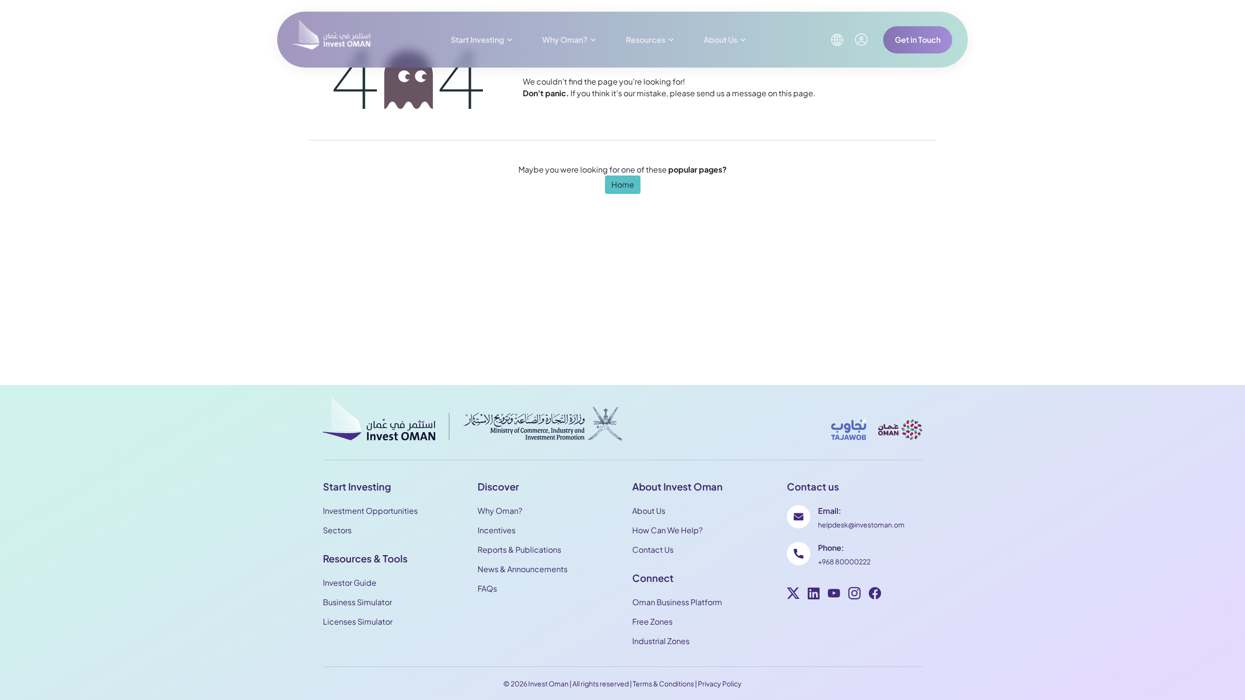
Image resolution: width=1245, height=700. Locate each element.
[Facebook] (875, 594)
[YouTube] (834, 594)
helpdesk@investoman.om (861, 524)
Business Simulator (357, 602)
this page (796, 93)
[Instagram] (854, 594)
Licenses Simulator (357, 621)
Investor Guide (349, 583)
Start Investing (477, 40)
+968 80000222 (844, 561)
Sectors (337, 530)
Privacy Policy (720, 683)
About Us (720, 40)
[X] (793, 594)
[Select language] (837, 40)
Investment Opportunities (370, 511)
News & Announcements (523, 569)
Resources (645, 40)
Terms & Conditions (663, 683)
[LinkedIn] (813, 594)
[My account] (861, 39)
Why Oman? (564, 40)
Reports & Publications (519, 549)
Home (622, 184)
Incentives (497, 530)
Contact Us (653, 549)
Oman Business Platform (677, 602)
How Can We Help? (667, 530)
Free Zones (652, 621)
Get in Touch (918, 40)
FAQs (487, 588)
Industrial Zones (661, 641)
